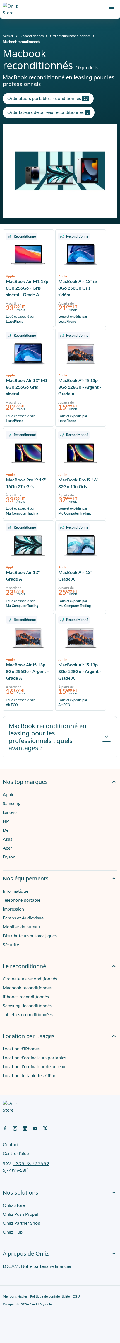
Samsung (11, 803)
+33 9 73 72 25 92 (31, 1163)
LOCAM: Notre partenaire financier (37, 1266)
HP (6, 821)
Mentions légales (15, 1296)
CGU (76, 1296)
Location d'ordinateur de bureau (34, 1067)
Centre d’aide (16, 1153)
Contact (11, 1145)
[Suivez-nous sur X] (45, 1128)
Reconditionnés (32, 36)
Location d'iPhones (21, 1049)
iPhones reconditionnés (26, 997)
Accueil (8, 36)
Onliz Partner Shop (21, 1223)
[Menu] (111, 8)
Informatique (15, 891)
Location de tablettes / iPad (29, 1075)
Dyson (9, 857)
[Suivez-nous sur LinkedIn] (25, 1128)
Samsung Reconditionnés (27, 1006)
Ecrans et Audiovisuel (24, 918)
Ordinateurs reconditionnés (70, 36)
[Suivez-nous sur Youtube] (35, 1128)
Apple (8, 794)
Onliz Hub (13, 1232)
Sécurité (11, 945)
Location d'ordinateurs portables (34, 1058)
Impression (13, 909)
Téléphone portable (21, 900)
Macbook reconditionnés (21, 42)
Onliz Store (14, 1205)
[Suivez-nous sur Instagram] (15, 1128)
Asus (7, 839)
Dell (7, 830)
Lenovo (10, 812)
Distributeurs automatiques (30, 936)
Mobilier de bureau (21, 927)
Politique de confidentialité (50, 1296)
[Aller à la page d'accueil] (12, 9)
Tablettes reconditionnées (28, 1014)
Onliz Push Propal (20, 1214)
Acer (7, 848)
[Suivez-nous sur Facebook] (5, 1128)
